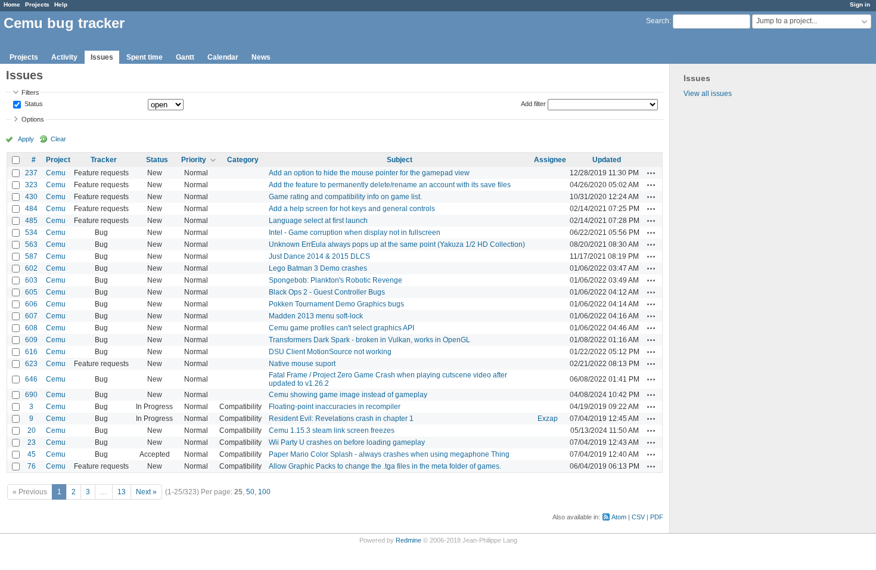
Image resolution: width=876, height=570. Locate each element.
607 (31, 316)
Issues (102, 57)
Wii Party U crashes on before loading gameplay (347, 442)
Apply (26, 138)
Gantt (185, 57)
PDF (656, 517)
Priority (193, 160)
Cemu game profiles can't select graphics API (341, 328)
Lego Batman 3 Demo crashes (318, 268)
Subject (399, 160)
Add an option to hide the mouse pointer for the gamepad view (369, 173)
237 (31, 173)
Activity (64, 57)
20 (31, 430)
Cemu (56, 173)
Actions (651, 173)
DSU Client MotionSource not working (330, 352)
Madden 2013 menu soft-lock (316, 316)
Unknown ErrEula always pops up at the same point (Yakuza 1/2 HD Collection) (397, 244)
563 (31, 244)
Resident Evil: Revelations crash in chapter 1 (341, 418)
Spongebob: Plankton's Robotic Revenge (335, 280)
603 (31, 280)
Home (12, 4)
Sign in (860, 4)
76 (31, 466)
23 (31, 442)
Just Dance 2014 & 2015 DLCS (319, 256)
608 (31, 328)
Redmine (408, 540)
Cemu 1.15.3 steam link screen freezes (331, 430)
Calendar (222, 57)
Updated (606, 160)
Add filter (533, 103)
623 (31, 364)
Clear (58, 138)
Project (58, 160)
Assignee (550, 160)
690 (31, 395)
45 (31, 454)
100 (264, 492)
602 (31, 268)
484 (31, 209)
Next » (146, 492)
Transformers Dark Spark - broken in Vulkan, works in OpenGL (369, 340)
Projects (37, 4)
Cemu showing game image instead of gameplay (348, 395)
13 (121, 492)
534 (31, 232)
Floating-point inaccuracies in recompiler (334, 406)
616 (31, 352)
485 (31, 220)
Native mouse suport (302, 364)
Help (60, 4)
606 (31, 304)
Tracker (104, 160)
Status (33, 104)
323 (31, 185)
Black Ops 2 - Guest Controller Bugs (327, 292)
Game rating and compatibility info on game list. (345, 197)
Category (243, 160)
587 (31, 256)
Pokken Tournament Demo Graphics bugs (336, 304)
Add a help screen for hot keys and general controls (352, 209)
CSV (638, 517)
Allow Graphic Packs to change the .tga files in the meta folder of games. (385, 466)
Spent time (144, 57)
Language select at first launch (318, 220)
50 (250, 492)
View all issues (708, 93)
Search (657, 21)
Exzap (548, 418)
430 (31, 197)
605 (31, 292)
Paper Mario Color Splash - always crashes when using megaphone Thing (389, 454)
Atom (618, 517)
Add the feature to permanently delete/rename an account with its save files (390, 185)
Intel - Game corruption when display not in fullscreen (354, 232)
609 (31, 340)
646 (31, 379)
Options (32, 119)
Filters (30, 92)
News (261, 57)
